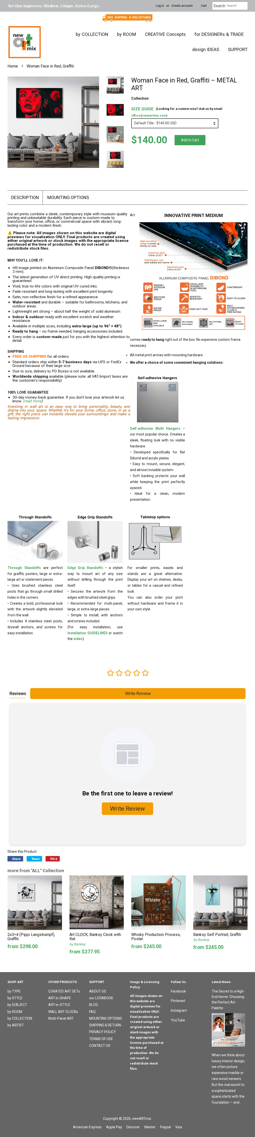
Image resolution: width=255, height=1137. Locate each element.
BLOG (93, 1005)
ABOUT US (97, 991)
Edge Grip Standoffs (85, 568)
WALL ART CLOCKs (63, 1012)
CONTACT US (99, 1046)
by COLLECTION (92, 34)
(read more (32, 401)
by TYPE (14, 991)
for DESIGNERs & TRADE (219, 34)
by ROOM (126, 34)
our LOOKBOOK (101, 998)
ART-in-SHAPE (59, 998)
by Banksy (77, 944)
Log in (160, 5)
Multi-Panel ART (61, 1018)
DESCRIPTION (25, 197)
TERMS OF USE (101, 1039)
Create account (182, 5)
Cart (204, 5)
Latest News (221, 982)
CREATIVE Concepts (165, 34)
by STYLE (14, 998)
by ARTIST (15, 1025)
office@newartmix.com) (149, 115)
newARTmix (141, 1119)
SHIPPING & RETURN (105, 1025)
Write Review (138, 693)
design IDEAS (205, 49)
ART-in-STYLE (59, 1005)
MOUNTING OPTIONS (68, 197)
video (78, 639)
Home (12, 66)
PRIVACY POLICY (102, 1032)
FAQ (92, 1012)
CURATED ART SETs (64, 991)
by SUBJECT (17, 1005)
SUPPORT (238, 49)
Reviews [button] (17, 693)
